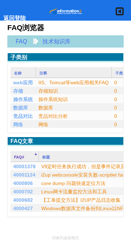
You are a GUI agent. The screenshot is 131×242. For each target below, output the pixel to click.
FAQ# (19, 157)
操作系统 (23, 99)
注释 (43, 73)
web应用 (23, 82)
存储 (18, 90)
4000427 (23, 208)
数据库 (20, 107)
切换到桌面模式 (65, 238)
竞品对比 (23, 116)
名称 (18, 73)
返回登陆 (14, 18)
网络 (18, 124)
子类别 (121, 73)
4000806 (23, 183)
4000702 (23, 191)
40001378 (24, 166)
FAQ (21, 41)
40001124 (24, 175)
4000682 (23, 200)
